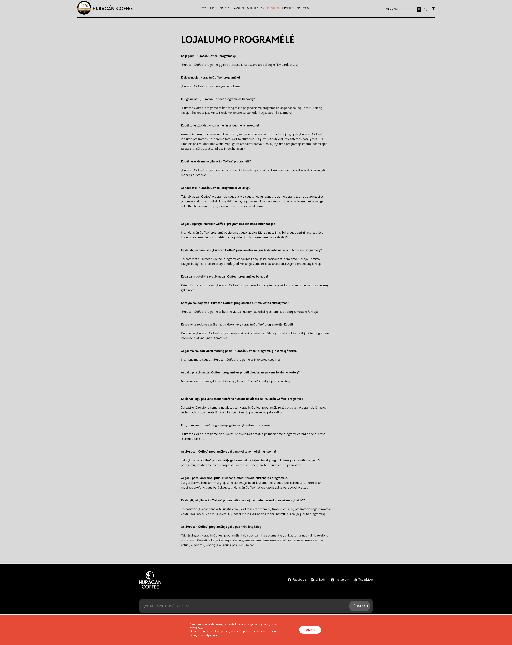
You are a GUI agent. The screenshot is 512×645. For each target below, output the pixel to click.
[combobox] (432, 9)
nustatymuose (209, 635)
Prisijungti (392, 8)
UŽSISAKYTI (359, 606)
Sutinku (310, 630)
